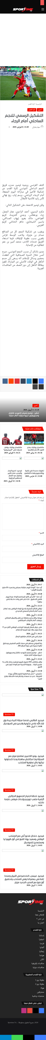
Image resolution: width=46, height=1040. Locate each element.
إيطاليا (41, 951)
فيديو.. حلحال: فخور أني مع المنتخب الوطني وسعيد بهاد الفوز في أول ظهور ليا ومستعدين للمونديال (23, 839)
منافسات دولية (38, 967)
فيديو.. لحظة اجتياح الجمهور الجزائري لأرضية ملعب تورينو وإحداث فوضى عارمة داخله (24, 799)
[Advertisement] (23, 39)
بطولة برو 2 (39, 984)
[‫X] (35, 381)
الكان (42, 959)
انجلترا (41, 939)
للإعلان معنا (39, 915)
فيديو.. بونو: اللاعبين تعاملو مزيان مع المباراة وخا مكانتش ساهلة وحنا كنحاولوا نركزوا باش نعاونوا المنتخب (24, 759)
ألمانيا (42, 947)
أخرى (40, 109)
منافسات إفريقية (37, 963)
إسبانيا (41, 935)
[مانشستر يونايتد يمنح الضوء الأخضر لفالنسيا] (34, 439)
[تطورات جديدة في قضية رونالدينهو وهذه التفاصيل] (34, 462)
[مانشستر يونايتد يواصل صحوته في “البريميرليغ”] (12, 439)
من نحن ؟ (40, 919)
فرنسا (42, 943)
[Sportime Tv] (23, 9)
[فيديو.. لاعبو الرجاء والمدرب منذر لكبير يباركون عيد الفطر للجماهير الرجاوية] (12, 462)
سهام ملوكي (36, 127)
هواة (42, 988)
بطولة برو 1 (39, 980)
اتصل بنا (41, 923)
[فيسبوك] (41, 381)
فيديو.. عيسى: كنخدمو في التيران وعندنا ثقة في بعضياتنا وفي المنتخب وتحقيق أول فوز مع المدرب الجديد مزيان (24, 879)
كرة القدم (31, 104)
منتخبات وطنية (38, 996)
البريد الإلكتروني (37, 544)
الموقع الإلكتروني (38, 555)
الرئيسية (39, 104)
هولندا (41, 955)
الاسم (41, 533)
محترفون (40, 992)
